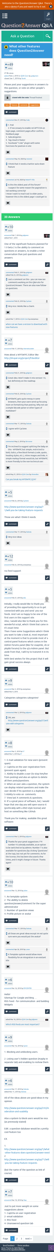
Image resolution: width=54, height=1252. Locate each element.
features (14, 105)
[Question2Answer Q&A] (26, 24)
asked (6, 76)
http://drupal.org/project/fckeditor (22, 358)
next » (28, 1238)
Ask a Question (22, 36)
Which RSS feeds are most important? (23, 1024)
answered (7, 235)
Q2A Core (24, 76)
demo (14, 6)
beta (7, 105)
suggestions (34, 105)
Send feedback (9, 1245)
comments (24, 105)
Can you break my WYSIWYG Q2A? (21, 479)
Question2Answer (18, 1250)
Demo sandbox (23, 1245)
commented (10, 120)
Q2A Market (19, 1248)
